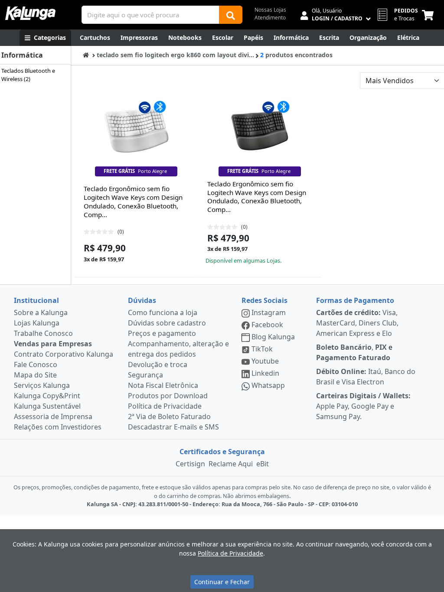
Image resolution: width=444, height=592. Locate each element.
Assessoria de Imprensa (53, 416)
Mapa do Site (35, 375)
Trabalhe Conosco (43, 333)
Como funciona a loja (162, 312)
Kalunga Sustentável (47, 406)
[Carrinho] (429, 14)
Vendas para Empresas (53, 343)
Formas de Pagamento (355, 300)
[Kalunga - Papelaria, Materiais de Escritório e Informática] (30, 13)
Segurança (145, 375)
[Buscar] (230, 15)
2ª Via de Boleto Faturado (169, 416)
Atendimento (270, 17)
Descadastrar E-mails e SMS (173, 427)
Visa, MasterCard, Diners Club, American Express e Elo (357, 323)
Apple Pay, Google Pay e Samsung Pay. (363, 406)
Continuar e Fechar (222, 582)
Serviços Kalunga (42, 385)
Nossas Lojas (270, 9)
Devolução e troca (157, 364)
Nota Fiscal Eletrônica (163, 385)
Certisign (190, 463)
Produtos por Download (168, 395)
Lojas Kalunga (36, 323)
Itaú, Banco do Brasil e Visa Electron (365, 377)
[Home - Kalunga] (86, 55)
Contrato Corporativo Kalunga (63, 354)
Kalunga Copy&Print (47, 395)
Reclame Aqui (231, 463)
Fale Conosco (35, 364)
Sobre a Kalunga (41, 312)
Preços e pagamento (162, 333)
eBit (262, 463)
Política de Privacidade (165, 406)
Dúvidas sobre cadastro (167, 323)
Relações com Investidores (57, 427)
